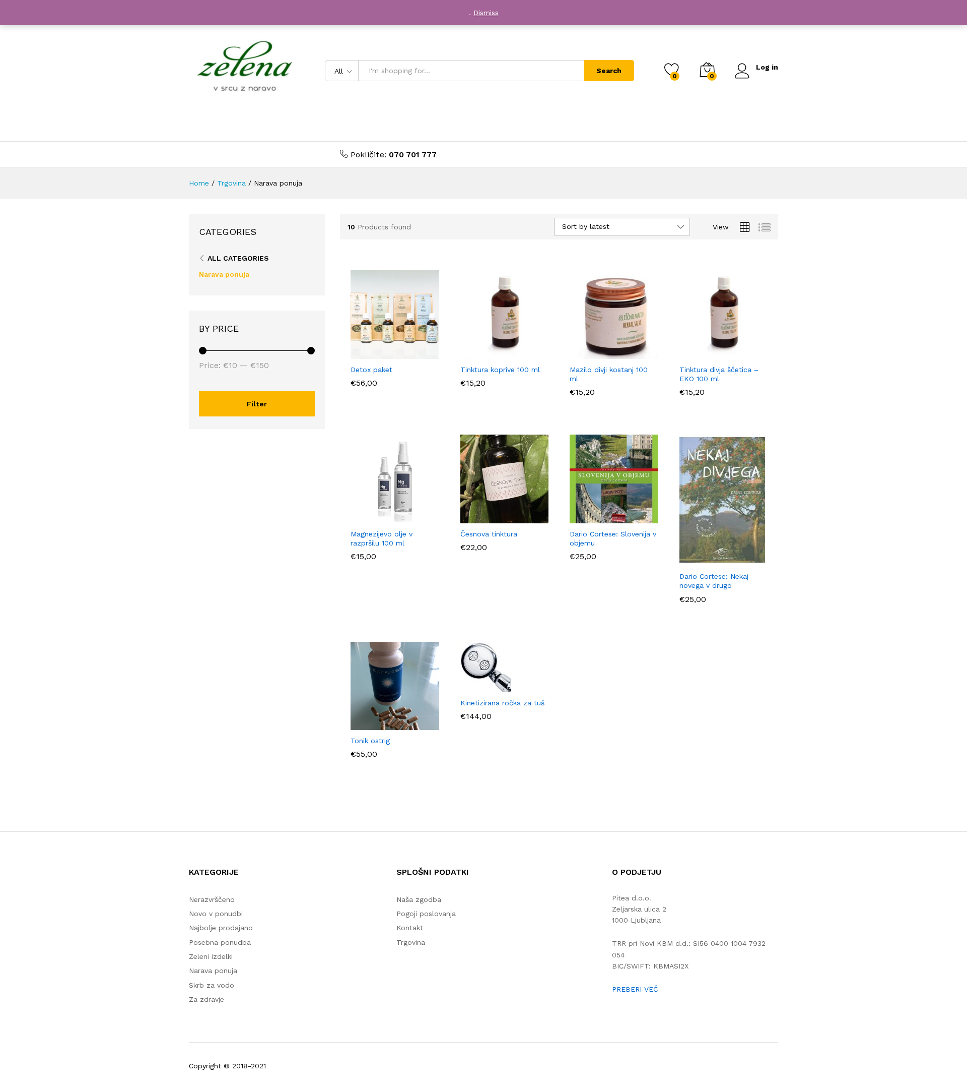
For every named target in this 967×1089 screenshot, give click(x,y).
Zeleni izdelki (211, 956)
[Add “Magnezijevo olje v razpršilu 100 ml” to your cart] (360, 517)
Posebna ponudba (220, 942)
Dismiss (486, 13)
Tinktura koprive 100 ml (500, 370)
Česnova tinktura (488, 534)
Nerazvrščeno (212, 899)
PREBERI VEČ (635, 989)
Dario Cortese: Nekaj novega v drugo (713, 580)
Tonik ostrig (370, 741)
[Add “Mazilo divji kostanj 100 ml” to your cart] (579, 352)
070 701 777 (413, 154)
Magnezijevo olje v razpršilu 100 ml (381, 538)
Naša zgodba (418, 899)
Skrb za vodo (211, 985)
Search (608, 71)
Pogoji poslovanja (426, 914)
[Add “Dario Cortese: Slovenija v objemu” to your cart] (579, 517)
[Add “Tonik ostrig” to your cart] (360, 724)
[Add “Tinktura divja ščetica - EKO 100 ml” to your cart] (688, 352)
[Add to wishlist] (406, 352)
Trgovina (410, 942)
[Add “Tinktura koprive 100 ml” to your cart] (469, 352)
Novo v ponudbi (216, 914)
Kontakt (409, 928)
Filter (257, 404)
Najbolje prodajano (221, 928)
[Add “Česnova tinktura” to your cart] (469, 517)
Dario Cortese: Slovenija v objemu (613, 538)
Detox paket (371, 370)
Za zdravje (206, 999)
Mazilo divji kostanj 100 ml (609, 374)
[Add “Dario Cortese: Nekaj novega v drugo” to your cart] (688, 559)
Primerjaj (429, 352)
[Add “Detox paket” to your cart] (360, 352)
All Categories (238, 258)
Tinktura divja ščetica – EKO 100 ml (718, 374)
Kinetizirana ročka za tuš (502, 703)
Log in (767, 67)
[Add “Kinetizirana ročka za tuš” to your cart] (469, 686)
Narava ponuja (224, 274)
